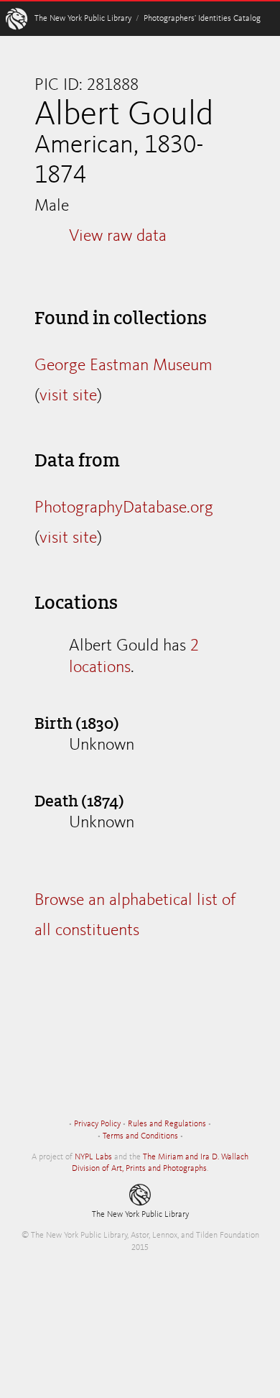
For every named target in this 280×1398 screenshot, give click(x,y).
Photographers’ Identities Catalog (202, 18)
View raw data (118, 236)
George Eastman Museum (123, 365)
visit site (68, 396)
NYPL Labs (93, 1157)
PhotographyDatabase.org (123, 508)
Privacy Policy (97, 1124)
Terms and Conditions (140, 1136)
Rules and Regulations (167, 1124)
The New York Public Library (82, 18)
